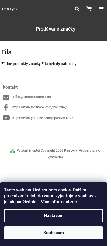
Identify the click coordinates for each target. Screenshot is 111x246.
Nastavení (53, 215)
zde (73, 201)
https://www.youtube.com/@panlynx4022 (42, 118)
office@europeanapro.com (31, 97)
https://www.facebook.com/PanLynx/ (39, 107)
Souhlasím (53, 232)
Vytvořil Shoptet (28, 150)
